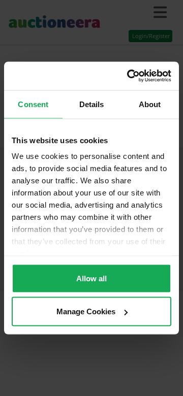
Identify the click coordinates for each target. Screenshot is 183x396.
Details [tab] (91, 104)
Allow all (91, 278)
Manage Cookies (85, 311)
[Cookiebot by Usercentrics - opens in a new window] (129, 76)
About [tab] (150, 104)
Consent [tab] (33, 104)
